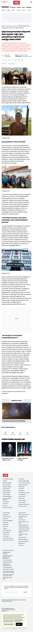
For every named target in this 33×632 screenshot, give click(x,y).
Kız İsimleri (21, 545)
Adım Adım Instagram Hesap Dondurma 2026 (8, 571)
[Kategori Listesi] (31, 2)
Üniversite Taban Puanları (23, 517)
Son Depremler (22, 494)
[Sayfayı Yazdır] (19, 60)
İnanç (23, 10)
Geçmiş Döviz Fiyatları (8, 569)
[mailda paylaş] (15, 60)
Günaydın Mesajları (7, 520)
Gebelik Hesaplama (7, 562)
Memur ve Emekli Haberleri (7, 499)
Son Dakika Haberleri (8, 479)
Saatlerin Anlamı (7, 516)
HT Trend (29, 10)
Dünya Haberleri (7, 490)
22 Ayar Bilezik (6, 532)
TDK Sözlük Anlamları (24, 514)
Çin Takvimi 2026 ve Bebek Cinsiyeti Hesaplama (8, 557)
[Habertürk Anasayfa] (16, 2)
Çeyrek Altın (5, 524)
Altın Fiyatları (6, 501)
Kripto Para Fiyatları (7, 507)
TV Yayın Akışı (22, 502)
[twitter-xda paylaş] (6, 60)
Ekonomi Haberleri (7, 483)
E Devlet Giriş (22, 490)
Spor (23, 7)
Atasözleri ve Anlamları (8, 550)
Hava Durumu (22, 496)
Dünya (19, 7)
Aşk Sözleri (5, 518)
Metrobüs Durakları (23, 539)
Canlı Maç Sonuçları (8, 538)
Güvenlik (19, 10)
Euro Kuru (5, 505)
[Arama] (2, 2)
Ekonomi (13, 7)
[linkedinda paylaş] (9, 60)
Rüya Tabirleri (22, 520)
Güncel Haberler (7, 485)
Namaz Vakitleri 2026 (24, 481)
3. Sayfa (15, 25)
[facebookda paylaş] (3, 60)
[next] (30, 451)
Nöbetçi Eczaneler (23, 485)
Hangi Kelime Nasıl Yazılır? (23, 534)
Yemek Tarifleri (6, 512)
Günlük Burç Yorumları (24, 492)
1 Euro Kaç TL (6, 536)
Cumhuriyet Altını (7, 530)
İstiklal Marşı (22, 486)
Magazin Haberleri (7, 486)
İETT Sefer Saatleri (7, 560)
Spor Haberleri (6, 488)
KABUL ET (19, 624)
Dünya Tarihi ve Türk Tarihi (23, 522)
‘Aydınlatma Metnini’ (8, 621)
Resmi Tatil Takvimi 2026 (7, 578)
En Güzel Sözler (22, 537)
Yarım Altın (5, 526)
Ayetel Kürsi (5, 514)
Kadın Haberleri (6, 494)
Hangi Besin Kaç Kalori (24, 529)
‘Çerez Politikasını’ (18, 620)
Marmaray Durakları (23, 541)
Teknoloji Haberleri (7, 496)
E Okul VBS (21, 488)
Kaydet (25, 592)
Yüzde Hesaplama (7, 567)
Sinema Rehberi (22, 500)
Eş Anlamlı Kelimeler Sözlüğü (23, 531)
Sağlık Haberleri (6, 492)
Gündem (5, 7)
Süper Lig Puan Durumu (8, 540)
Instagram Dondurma (24, 504)
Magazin (28, 7)
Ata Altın (5, 528)
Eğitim (13, 10)
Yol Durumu (21, 498)
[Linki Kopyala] (22, 60)
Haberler (4, 25)
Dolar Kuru (5, 503)
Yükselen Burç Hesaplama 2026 (7, 564)
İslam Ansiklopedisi (23, 525)
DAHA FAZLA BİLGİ (8, 624)
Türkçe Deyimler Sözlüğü (6, 553)
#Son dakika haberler (8, 427)
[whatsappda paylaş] (12, 60)
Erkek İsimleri (22, 543)
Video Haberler (22, 512)
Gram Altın (5, 522)
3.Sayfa (8, 10)
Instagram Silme (23, 506)
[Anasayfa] (5, 475)
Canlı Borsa (21, 479)
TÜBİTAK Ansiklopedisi (24, 527)
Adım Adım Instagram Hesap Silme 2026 (8, 575)
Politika (3, 10)
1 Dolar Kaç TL (6, 534)
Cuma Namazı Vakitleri (24, 483)
